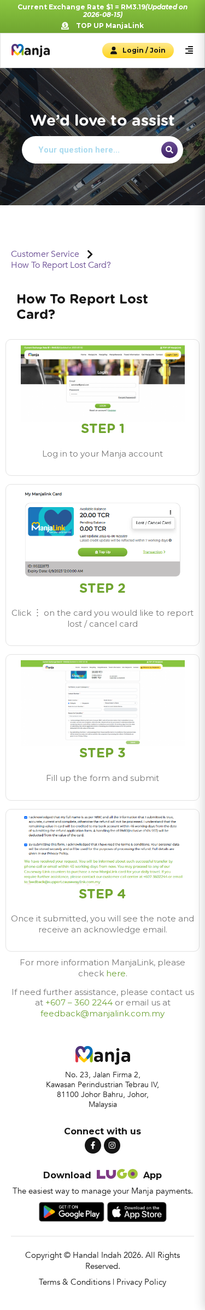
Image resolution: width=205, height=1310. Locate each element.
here (116, 973)
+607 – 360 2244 (79, 1002)
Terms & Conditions (74, 1282)
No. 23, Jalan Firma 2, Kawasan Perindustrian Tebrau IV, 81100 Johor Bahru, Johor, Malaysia (102, 1090)
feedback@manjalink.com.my (102, 1013)
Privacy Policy (141, 1282)
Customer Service (45, 254)
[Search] (169, 150)
